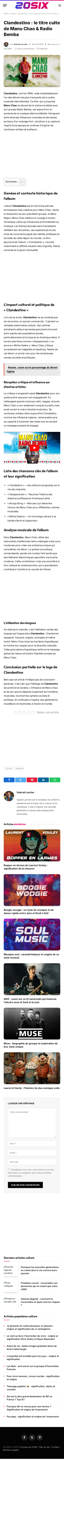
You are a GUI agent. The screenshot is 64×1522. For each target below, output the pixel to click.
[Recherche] (59, 5)
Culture (13, 13)
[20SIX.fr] (32, 5)
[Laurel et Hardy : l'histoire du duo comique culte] (32, 1068)
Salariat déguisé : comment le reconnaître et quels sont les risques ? (40, 1301)
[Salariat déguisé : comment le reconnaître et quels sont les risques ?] (11, 1302)
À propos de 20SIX (28, 1447)
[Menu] (5, 5)
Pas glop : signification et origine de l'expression (33, 1416)
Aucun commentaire (26, 48)
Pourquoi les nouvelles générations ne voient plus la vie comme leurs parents (40, 1270)
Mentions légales (11, 1450)
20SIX (6, 13)
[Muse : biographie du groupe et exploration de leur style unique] (32, 1023)
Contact (55, 1447)
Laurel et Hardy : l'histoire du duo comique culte (32, 1088)
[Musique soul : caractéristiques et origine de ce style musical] (32, 934)
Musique (20, 768)
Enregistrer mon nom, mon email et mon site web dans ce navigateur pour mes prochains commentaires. (31, 1172)
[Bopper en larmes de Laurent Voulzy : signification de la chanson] (32, 845)
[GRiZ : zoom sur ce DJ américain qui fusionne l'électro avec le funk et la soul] (32, 979)
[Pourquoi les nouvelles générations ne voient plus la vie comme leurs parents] (11, 1270)
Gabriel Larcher (21, 44)
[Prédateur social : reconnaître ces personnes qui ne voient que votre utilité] (11, 1286)
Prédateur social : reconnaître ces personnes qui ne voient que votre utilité (39, 1286)
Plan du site (44, 1447)
